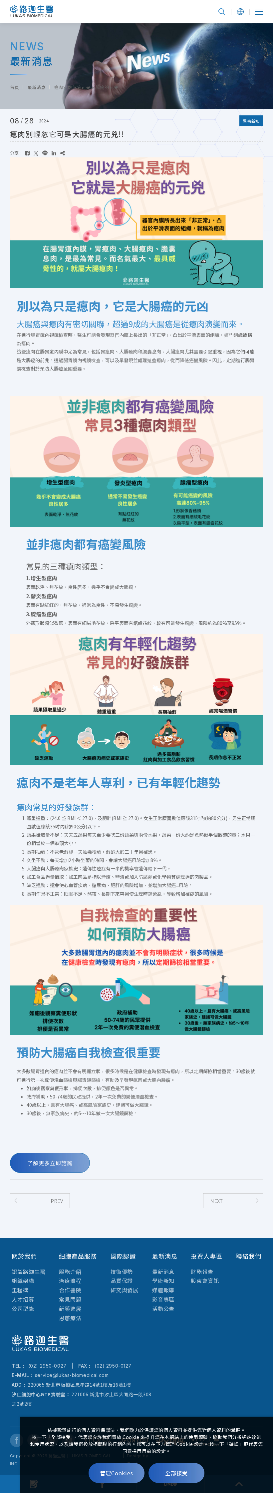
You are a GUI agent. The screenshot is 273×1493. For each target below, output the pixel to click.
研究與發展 (125, 1290)
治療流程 (70, 1281)
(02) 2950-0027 (46, 1366)
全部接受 (176, 1473)
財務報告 (202, 1272)
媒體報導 (163, 1290)
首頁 (14, 87)
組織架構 (23, 1281)
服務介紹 (70, 1272)
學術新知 (163, 1281)
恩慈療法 (70, 1318)
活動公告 (163, 1309)
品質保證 (122, 1281)
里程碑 (20, 1290)
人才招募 (23, 1299)
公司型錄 (23, 1309)
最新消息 (37, 87)
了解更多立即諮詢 (50, 1163)
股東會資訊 (205, 1281)
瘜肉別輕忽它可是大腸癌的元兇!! (87, 87)
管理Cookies (117, 1473)
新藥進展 (70, 1309)
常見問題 (70, 1299)
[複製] (62, 153)
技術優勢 (122, 1272)
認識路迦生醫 (29, 1272)
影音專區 (163, 1299)
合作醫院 (70, 1290)
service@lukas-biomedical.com (72, 1375)
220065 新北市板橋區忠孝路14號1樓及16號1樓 (79, 1384)
